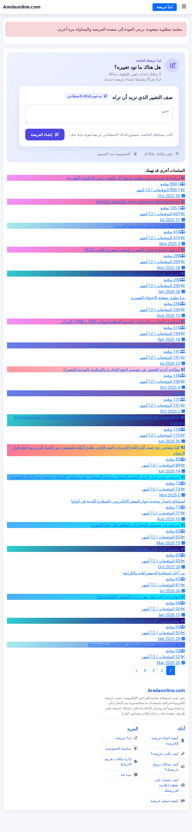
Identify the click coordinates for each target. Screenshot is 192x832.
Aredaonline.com (21, 6)
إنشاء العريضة (41, 134)
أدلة (181, 728)
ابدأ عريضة (164, 7)
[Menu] (184, 7)
